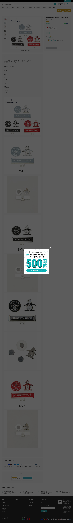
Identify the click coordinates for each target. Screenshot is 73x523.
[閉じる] (50, 247)
